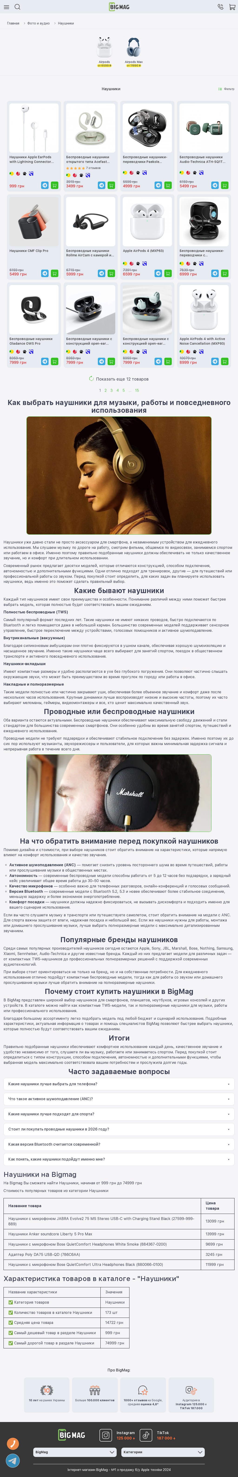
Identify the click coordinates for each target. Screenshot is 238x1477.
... (130, 390)
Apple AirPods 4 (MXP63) (143, 251)
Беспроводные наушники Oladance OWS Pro (31, 341)
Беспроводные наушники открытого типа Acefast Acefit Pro (87, 159)
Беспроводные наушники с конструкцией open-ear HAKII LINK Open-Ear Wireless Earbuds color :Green (147, 341)
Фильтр (229, 89)
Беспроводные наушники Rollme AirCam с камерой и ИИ (88, 253)
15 (137, 390)
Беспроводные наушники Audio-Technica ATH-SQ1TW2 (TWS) (204, 159)
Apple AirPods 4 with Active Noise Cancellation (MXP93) (202, 341)
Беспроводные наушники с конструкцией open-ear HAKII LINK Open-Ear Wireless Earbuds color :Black (90, 341)
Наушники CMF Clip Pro (29, 251)
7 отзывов (93, 168)
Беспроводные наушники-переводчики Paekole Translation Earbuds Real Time (145, 159)
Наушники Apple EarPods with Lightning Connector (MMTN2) (30, 159)
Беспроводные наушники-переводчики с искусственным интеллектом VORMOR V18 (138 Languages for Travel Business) (202, 253)
